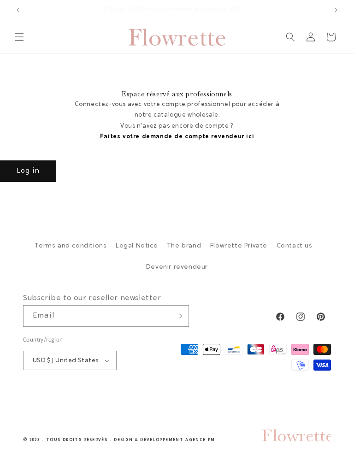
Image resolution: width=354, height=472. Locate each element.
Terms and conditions (70, 246)
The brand (184, 246)
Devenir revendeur (177, 267)
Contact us (295, 246)
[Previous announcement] (18, 10)
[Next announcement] (336, 10)
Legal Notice (137, 246)
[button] (19, 37)
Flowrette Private (238, 246)
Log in (28, 171)
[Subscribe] (178, 316)
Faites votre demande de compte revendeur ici (177, 137)
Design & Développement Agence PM (164, 440)
